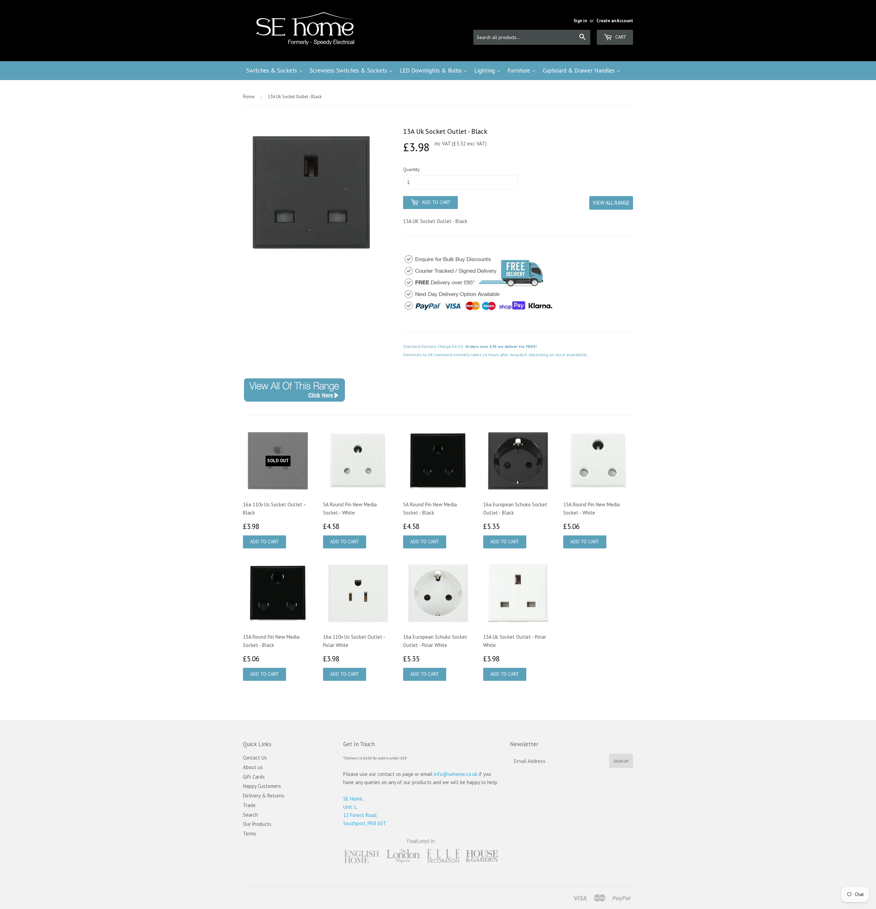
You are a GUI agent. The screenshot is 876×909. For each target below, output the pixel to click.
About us (253, 767)
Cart (620, 37)
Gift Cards (254, 777)
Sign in (580, 21)
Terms (249, 833)
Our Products (257, 824)
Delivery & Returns (263, 795)
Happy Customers (262, 786)
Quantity (411, 169)
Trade (249, 805)
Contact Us (255, 757)
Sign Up (621, 761)
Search (250, 814)
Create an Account (614, 21)
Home (249, 97)
